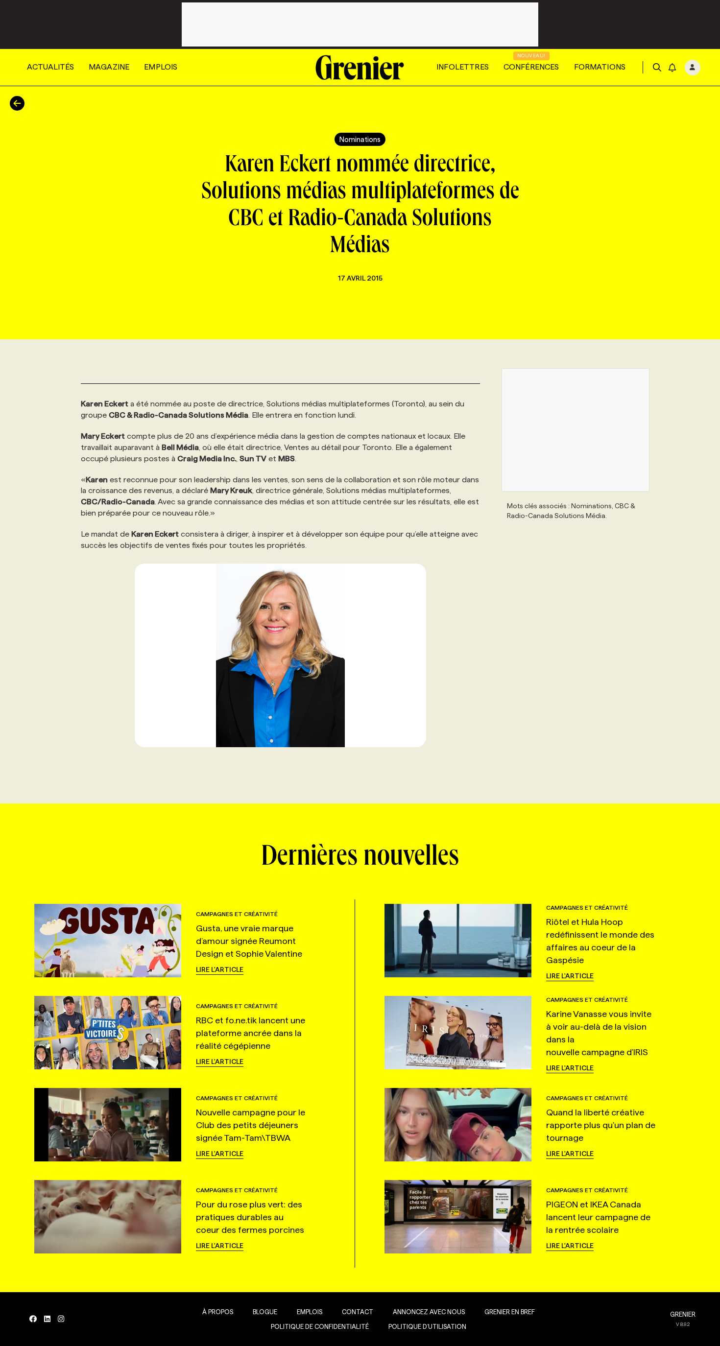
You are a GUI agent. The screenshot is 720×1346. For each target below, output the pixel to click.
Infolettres (462, 67)
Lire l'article (219, 969)
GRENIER (683, 1314)
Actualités (50, 67)
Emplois (160, 67)
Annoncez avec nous (429, 1311)
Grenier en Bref (509, 1311)
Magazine (109, 67)
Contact (357, 1311)
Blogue (265, 1311)
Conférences (531, 67)
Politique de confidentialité (320, 1326)
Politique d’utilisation (427, 1326)
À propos (217, 1311)
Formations (600, 67)
